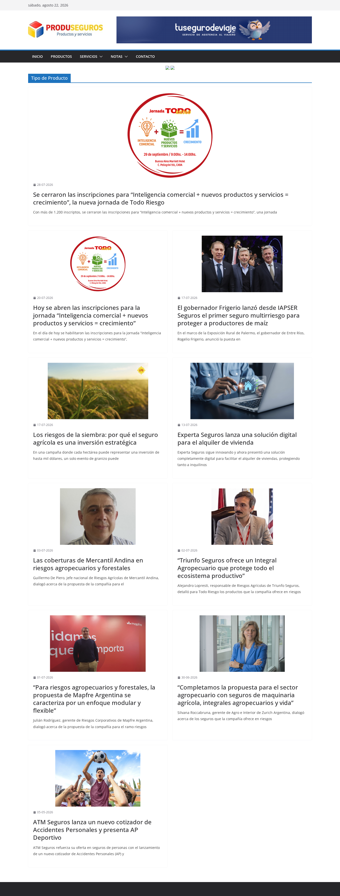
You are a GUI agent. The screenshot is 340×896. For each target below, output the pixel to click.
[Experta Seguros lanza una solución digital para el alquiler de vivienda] (242, 391)
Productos (61, 56)
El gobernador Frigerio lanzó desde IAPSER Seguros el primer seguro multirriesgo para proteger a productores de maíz (238, 315)
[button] (100, 56)
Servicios (88, 56)
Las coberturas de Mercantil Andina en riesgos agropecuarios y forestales (88, 564)
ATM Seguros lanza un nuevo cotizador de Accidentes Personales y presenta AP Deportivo (92, 829)
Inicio (37, 56)
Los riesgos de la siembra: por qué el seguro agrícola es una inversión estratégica (95, 438)
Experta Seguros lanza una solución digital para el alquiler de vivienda (237, 438)
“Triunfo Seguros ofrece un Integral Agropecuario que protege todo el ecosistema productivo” (227, 568)
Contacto (145, 56)
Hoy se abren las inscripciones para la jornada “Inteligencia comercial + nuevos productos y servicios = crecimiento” (90, 315)
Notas (116, 56)
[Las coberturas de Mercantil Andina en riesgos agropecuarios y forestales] (98, 516)
